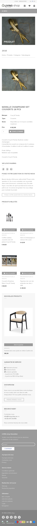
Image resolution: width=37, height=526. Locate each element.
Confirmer (8, 449)
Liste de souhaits (7, 499)
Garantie (4, 477)
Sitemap (4, 486)
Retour (4, 475)
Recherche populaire (8, 488)
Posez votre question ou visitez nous (18, 195)
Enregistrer (22, 1)
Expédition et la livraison (9, 473)
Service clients (6, 468)
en (34, 1)
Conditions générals (8, 471)
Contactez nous (7, 460)
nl (30, 1)
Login (16, 1)
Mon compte (6, 496)
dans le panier (18, 345)
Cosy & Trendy (15, 115)
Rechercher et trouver (9, 483)
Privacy (4, 462)
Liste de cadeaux (7, 501)
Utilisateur (5, 493)
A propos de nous (7, 455)
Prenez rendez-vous (14, 399)
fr (32, 1)
